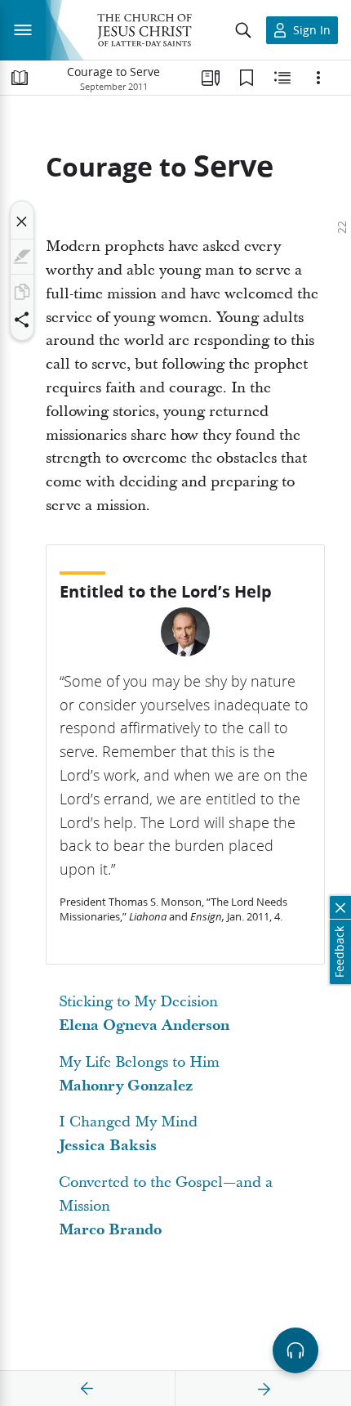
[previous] (87, 1389)
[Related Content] (282, 78)
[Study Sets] (210, 78)
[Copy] (22, 291)
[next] (264, 1389)
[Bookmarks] (246, 78)
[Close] (22, 221)
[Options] (318, 78)
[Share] (22, 319)
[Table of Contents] (20, 78)
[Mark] (22, 256)
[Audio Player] (295, 1350)
